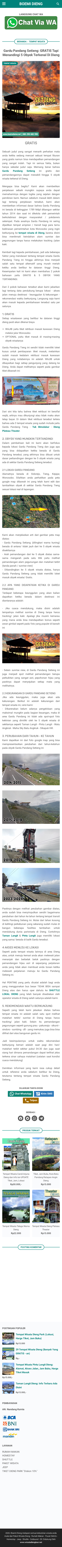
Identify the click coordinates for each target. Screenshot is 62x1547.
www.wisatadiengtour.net (31, 1542)
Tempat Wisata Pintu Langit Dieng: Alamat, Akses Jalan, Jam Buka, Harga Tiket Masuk (37, 1368)
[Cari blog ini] (58, 4)
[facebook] (20, 1118)
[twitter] (27, 1118)
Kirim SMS (46, 1093)
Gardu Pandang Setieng (18, 170)
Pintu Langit (29, 935)
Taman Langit (10, 935)
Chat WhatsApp (22, 1093)
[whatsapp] (34, 1118)
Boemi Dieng (31, 4)
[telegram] (41, 1118)
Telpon (33, 1100)
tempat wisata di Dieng (31, 232)
